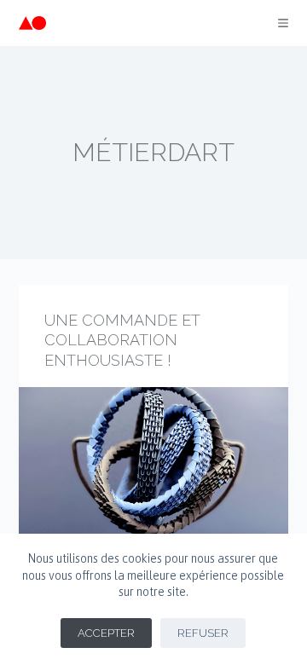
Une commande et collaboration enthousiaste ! (122, 340)
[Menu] (283, 23)
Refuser (203, 633)
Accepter (106, 633)
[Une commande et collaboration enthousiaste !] (154, 488)
